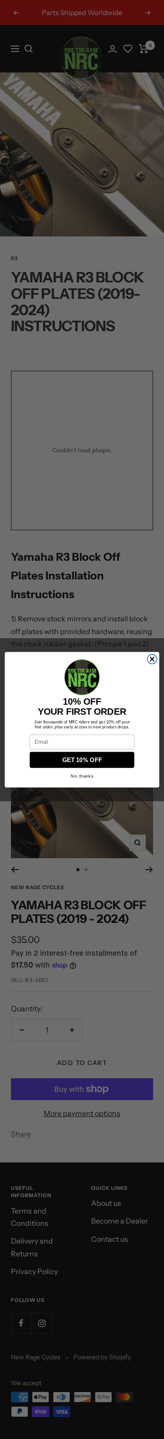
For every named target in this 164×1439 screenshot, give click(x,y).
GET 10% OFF (82, 759)
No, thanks (82, 775)
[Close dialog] (152, 659)
